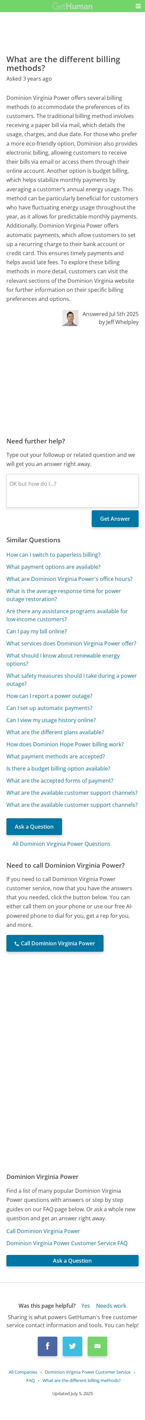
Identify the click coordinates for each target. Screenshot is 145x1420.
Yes (85, 1305)
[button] (138, 6)
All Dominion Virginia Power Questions (61, 843)
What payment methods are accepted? (55, 756)
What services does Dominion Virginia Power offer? (71, 643)
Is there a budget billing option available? (58, 768)
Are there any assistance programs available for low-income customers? (67, 615)
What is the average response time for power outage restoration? (63, 595)
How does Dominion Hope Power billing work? (65, 744)
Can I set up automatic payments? (49, 708)
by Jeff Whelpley (119, 322)
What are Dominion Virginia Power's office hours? (69, 579)
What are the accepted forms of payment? (59, 780)
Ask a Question (34, 826)
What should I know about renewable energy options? (63, 659)
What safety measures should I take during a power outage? (71, 679)
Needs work (111, 1305)
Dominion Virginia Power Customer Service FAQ (66, 1243)
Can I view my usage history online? (51, 720)
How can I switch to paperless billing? (53, 554)
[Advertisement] (72, 381)
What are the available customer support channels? (72, 792)
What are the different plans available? (55, 732)
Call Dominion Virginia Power (43, 1231)
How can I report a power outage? (49, 696)
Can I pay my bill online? (36, 631)
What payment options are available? (53, 566)
